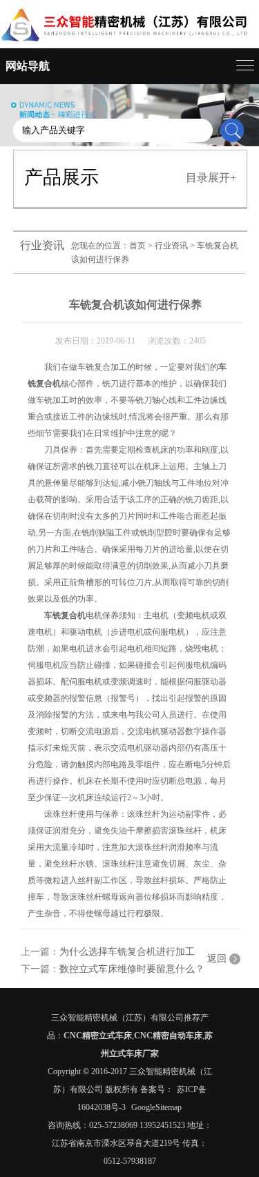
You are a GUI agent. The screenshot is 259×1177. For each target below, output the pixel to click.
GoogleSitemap (156, 1107)
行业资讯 (171, 245)
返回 (217, 958)
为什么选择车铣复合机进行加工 (127, 952)
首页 (137, 245)
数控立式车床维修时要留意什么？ (131, 969)
